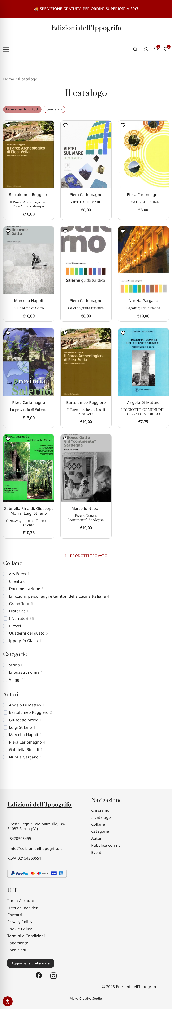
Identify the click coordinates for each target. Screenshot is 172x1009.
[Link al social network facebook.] (39, 973)
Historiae (17, 611)
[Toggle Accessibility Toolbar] (7, 1001)
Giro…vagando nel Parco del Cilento (28, 523)
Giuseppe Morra (23, 720)
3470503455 (19, 838)
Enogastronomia (24, 672)
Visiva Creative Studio (86, 998)
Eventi (97, 852)
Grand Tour (19, 603)
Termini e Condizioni (26, 935)
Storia (14, 665)
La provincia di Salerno (28, 410)
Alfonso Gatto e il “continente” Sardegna (86, 518)
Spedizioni (16, 949)
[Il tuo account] (145, 49)
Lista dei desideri (23, 907)
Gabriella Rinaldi (19, 508)
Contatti (14, 914)
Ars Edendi (19, 573)
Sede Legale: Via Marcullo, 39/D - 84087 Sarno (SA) (39, 826)
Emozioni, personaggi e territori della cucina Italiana (57, 596)
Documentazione (24, 588)
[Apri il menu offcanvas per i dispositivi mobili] (6, 49)
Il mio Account (20, 900)
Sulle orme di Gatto (28, 308)
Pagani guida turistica (143, 308)
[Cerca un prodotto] (135, 49)
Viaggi (15, 679)
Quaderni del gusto (26, 633)
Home (8, 78)
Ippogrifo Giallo (23, 640)
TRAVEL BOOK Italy (143, 202)
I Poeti (15, 625)
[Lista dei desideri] (9, 125)
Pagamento (18, 942)
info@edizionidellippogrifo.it (34, 848)
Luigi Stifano (35, 513)
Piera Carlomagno (86, 194)
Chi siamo (100, 810)
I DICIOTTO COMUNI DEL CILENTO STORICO (143, 412)
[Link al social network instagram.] (53, 973)
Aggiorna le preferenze (31, 963)
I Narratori (18, 618)
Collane (98, 824)
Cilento (15, 581)
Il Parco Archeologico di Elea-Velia (86, 412)
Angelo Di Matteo (143, 402)
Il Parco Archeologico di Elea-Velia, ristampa (29, 204)
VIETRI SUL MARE (86, 202)
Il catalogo (101, 817)
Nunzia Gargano (143, 300)
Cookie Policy (19, 928)
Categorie (100, 831)
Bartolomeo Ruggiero (28, 194)
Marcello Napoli (28, 300)
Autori (97, 838)
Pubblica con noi (106, 845)
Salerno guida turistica (86, 308)
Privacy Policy (19, 921)
